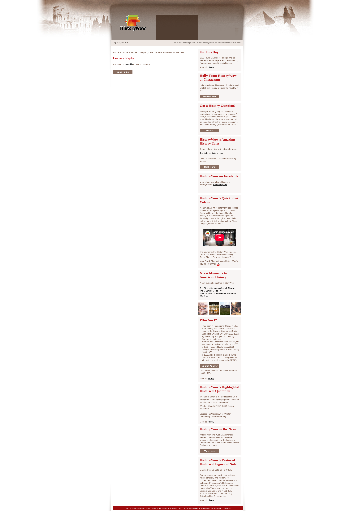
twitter (227, 2)
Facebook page (220, 184)
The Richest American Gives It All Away (217, 288)
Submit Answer (210, 366)
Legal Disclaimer (216, 508)
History (211, 67)
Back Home (123, 72)
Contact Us (227, 508)
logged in (129, 64)
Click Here (209, 167)
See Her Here (209, 96)
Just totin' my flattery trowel (212, 153)
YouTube (236, 2)
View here (209, 451)
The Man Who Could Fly (211, 291)
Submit (209, 130)
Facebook (232, 2)
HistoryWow (133, 23)
